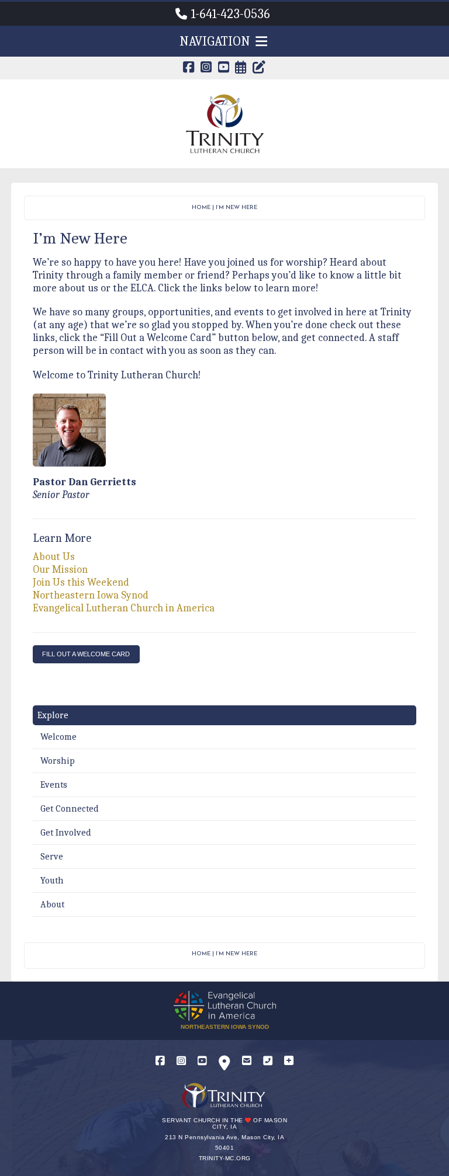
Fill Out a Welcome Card (86, 653)
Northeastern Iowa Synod (90, 595)
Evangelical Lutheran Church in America (124, 608)
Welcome (58, 737)
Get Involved (65, 832)
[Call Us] (267, 1061)
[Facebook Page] (189, 68)
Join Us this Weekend (81, 582)
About (52, 904)
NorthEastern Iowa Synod (225, 1027)
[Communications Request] (288, 1061)
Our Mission (60, 569)
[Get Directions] (224, 1065)
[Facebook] (160, 1061)
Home (201, 207)
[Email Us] (246, 1061)
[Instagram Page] (206, 68)
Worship (57, 761)
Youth (52, 880)
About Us (54, 557)
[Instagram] (181, 1061)
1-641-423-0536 (230, 14)
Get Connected (69, 808)
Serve (51, 856)
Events (53, 785)
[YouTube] (202, 1061)
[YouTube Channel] (224, 68)
